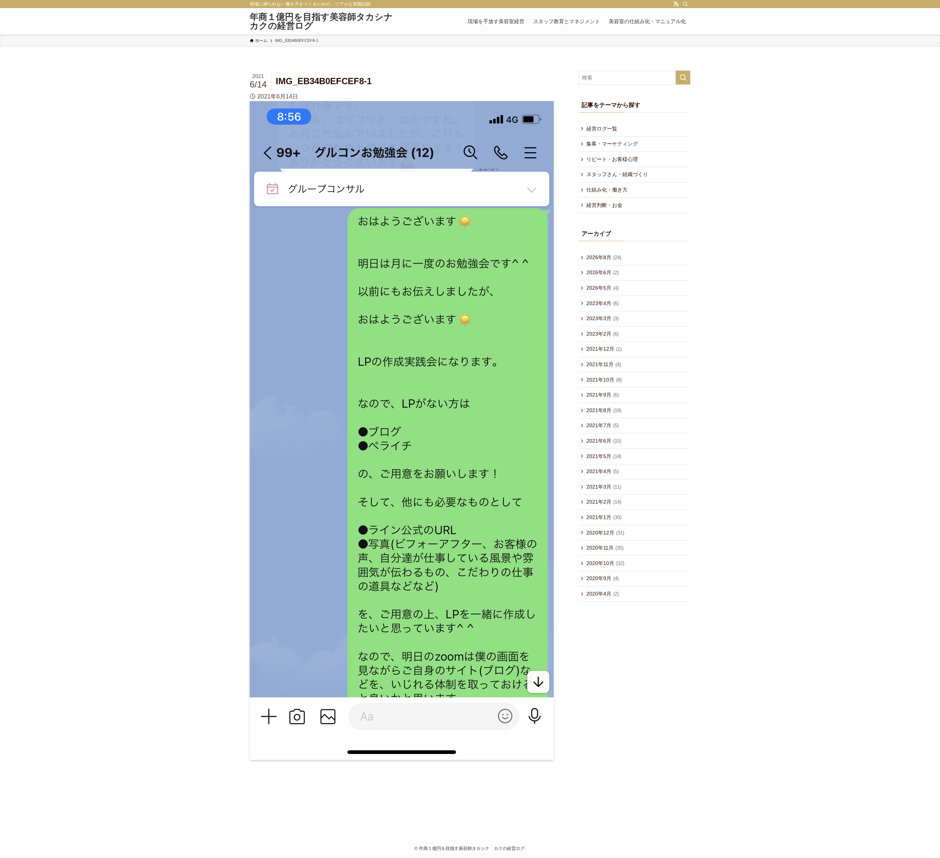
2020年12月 (605, 533)
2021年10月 (604, 380)
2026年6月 (602, 272)
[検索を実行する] (683, 78)
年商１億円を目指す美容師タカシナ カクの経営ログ (323, 21)
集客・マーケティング (612, 144)
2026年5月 (602, 288)
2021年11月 (603, 364)
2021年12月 (604, 349)
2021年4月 (602, 471)
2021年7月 (602, 425)
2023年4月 (602, 303)
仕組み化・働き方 (607, 190)
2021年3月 (603, 487)
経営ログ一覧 (601, 129)
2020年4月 (602, 594)
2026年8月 (603, 257)
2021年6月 (603, 441)
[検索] (685, 4)
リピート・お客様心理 (612, 159)
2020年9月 (602, 578)
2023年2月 (602, 334)
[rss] (676, 4)
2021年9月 (602, 395)
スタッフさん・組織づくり (617, 174)
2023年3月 (602, 318)
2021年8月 (603, 410)
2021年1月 (603, 517)
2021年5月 (603, 456)
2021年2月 (603, 502)
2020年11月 (604, 548)
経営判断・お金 (604, 205)
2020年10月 (605, 563)
